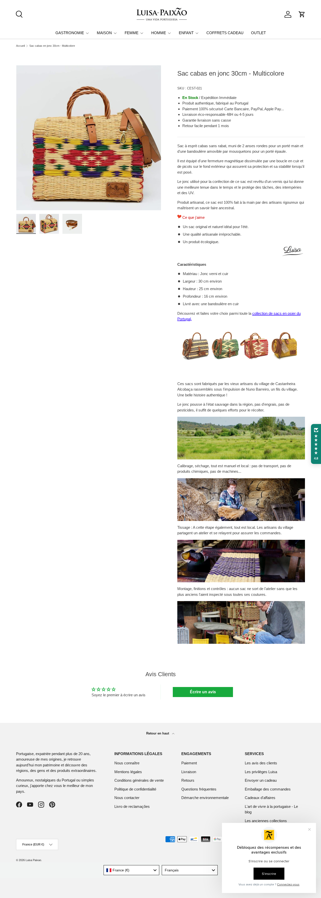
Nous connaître (126, 763)
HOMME (158, 33)
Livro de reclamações (132, 806)
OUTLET (258, 33)
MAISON (104, 33)
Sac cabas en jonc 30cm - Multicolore (52, 45)
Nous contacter (126, 798)
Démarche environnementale (205, 798)
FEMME (131, 33)
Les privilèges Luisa (261, 772)
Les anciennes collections (266, 821)
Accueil (20, 45)
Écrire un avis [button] (203, 692)
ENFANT (186, 33)
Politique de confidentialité (135, 789)
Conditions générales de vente (139, 780)
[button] (301, 14)
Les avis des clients (261, 763)
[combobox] (131, 870)
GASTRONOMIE (69, 33)
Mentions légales (128, 772)
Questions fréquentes (198, 789)
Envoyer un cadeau (261, 780)
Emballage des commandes (268, 789)
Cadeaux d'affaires (260, 798)
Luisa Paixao (33, 860)
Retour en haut (158, 733)
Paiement (189, 763)
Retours (187, 780)
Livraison (188, 772)
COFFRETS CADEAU (225, 33)
